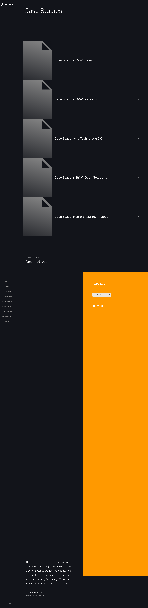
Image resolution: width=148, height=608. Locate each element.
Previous (25, 545)
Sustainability (7, 306)
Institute (7, 321)
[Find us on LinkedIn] (10, 603)
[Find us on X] (7, 603)
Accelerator (7, 326)
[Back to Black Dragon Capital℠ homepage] (7, 4)
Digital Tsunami (7, 316)
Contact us (97, 294)
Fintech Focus (7, 301)
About (7, 281)
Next (30, 545)
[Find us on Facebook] (4, 603)
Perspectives (7, 311)
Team (7, 286)
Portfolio (7, 291)
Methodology (7, 296)
